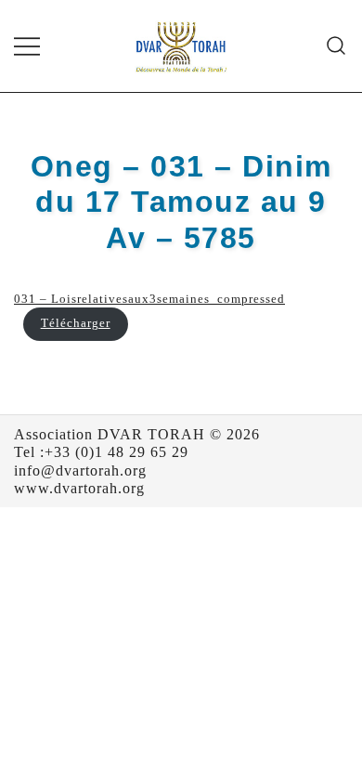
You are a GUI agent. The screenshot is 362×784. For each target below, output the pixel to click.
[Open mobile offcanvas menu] (27, 46)
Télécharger (75, 323)
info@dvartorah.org (80, 470)
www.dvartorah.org (79, 488)
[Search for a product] (336, 46)
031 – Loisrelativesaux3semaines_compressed (149, 299)
